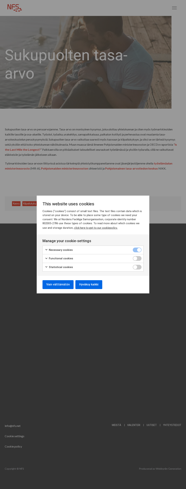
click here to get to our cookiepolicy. (96, 227)
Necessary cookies (60, 250)
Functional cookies (60, 258)
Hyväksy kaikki (88, 284)
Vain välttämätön (58, 284)
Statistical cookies (60, 267)
